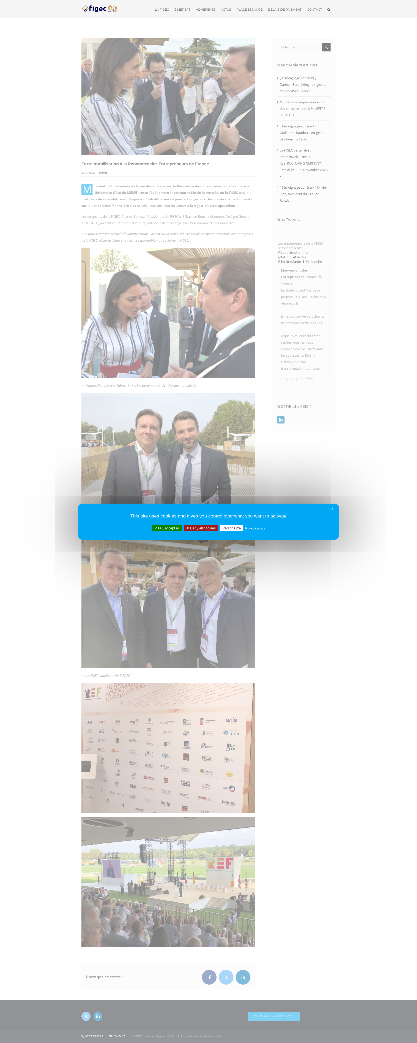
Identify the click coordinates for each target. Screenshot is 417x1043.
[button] (328, 9)
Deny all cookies (202, 528)
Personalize (231, 528)
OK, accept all (168, 528)
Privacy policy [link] (255, 528)
